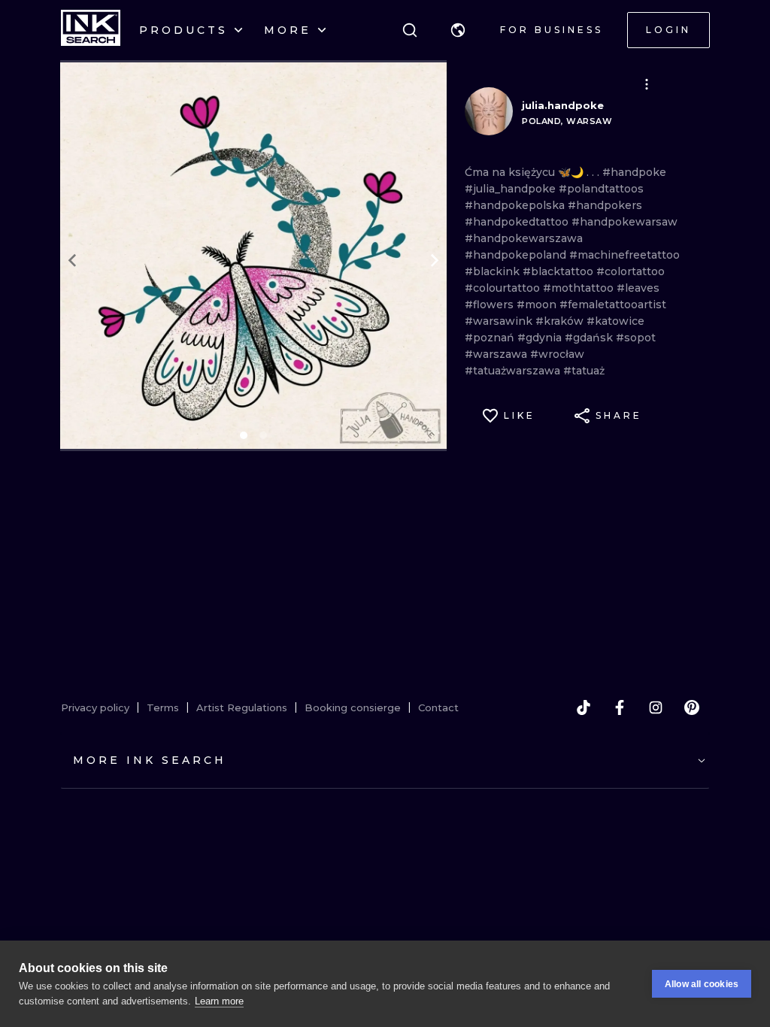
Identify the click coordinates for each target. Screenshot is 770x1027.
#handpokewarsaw (624, 222)
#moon (538, 304)
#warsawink (500, 321)
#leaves (638, 288)
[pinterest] (692, 707)
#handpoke (634, 172)
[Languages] (458, 30)
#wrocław (557, 354)
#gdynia (541, 337)
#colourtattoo (504, 288)
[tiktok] (583, 707)
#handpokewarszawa (524, 238)
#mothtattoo (580, 288)
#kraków (561, 321)
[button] (458, 30)
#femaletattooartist (612, 304)
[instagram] (656, 707)
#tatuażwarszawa (514, 370)
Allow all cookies (701, 984)
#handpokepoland (517, 255)
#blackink (494, 271)
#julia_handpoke (512, 188)
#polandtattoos (601, 188)
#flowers (491, 304)
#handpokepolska (516, 205)
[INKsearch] (90, 30)
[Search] (410, 30)
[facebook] (620, 707)
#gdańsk (590, 337)
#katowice (615, 321)
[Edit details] (647, 84)
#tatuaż (584, 370)
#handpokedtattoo (518, 222)
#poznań (491, 337)
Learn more (219, 1001)
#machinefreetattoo (624, 255)
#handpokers (605, 205)
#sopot (636, 337)
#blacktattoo (559, 271)
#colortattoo (630, 271)
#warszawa (497, 354)
